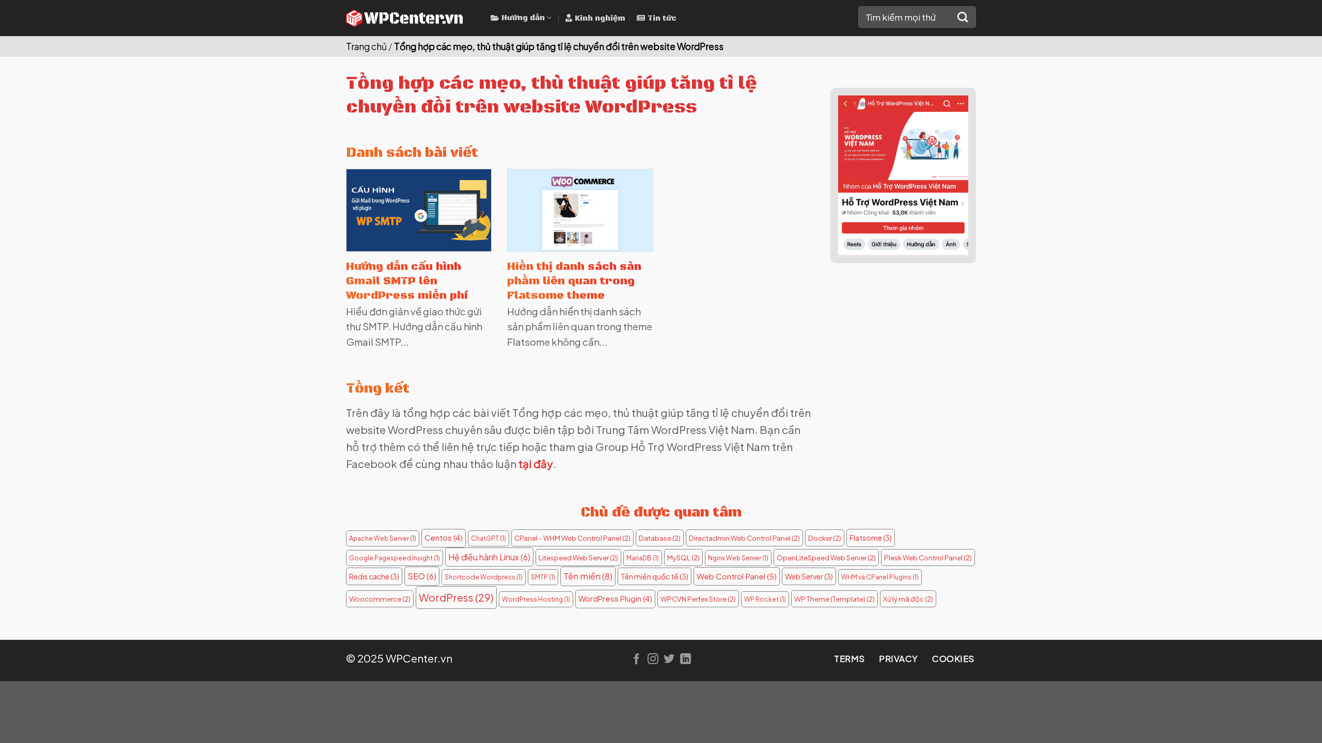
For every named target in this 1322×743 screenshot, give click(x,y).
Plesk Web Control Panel (928, 557)
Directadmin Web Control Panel (744, 538)
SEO (421, 576)
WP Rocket (765, 599)
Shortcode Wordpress (484, 577)
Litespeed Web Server (578, 557)
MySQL (683, 557)
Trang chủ (366, 46)
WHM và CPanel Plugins (880, 577)
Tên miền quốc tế (654, 576)
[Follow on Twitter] (669, 660)
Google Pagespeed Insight (394, 558)
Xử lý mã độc (908, 598)
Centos (443, 537)
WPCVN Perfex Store (698, 598)
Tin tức (662, 18)
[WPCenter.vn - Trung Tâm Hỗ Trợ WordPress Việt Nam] (410, 18)
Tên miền (587, 576)
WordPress (456, 597)
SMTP (543, 577)
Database (660, 538)
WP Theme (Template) (834, 598)
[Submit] (963, 17)
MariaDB (642, 558)
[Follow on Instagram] (653, 660)
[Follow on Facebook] (636, 660)
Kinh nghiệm (600, 18)
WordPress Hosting (536, 599)
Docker (824, 538)
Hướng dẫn (523, 18)
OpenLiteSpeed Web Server (826, 557)
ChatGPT (488, 538)
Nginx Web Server (738, 558)
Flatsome (870, 537)
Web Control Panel (737, 576)
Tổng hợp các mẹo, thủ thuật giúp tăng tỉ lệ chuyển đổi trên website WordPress (558, 46)
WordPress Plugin (615, 598)
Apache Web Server (382, 538)
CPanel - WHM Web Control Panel (572, 538)
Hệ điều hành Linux (489, 557)
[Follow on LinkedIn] (685, 660)
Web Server (809, 576)
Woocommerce (380, 598)
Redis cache (374, 576)
